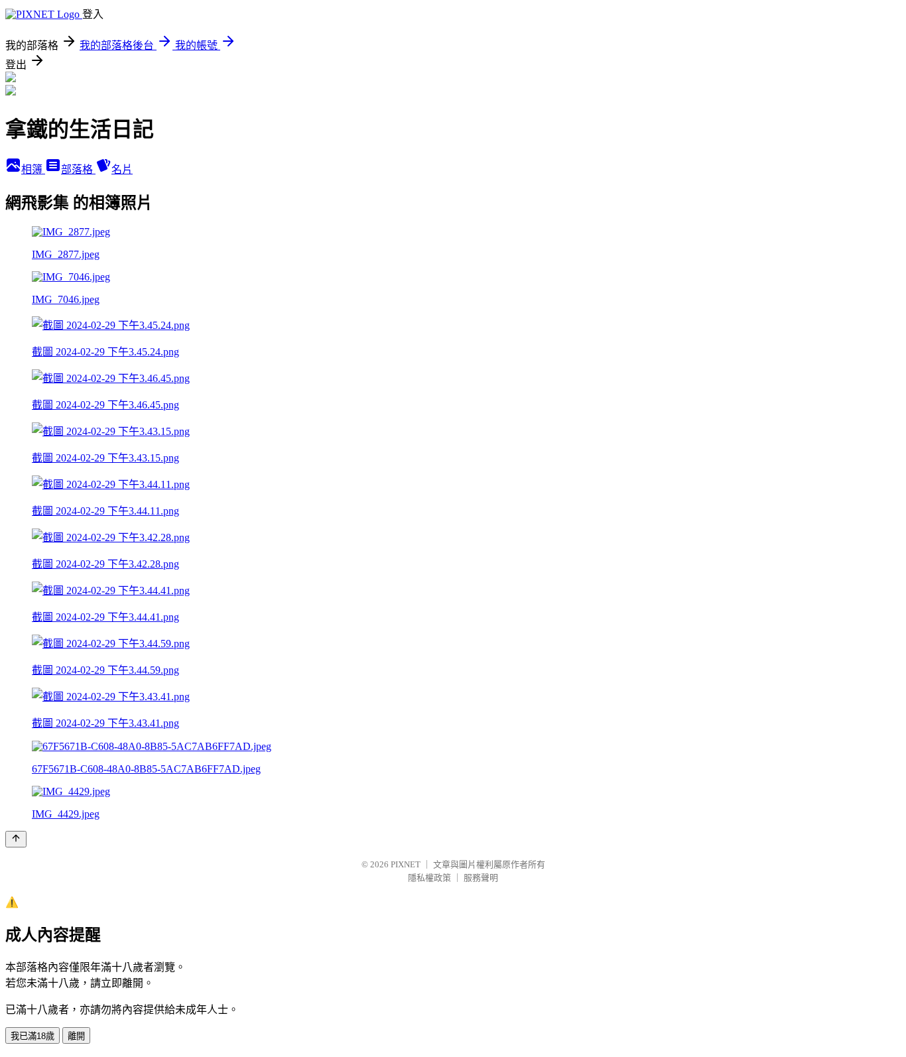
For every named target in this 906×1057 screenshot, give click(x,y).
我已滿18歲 (32, 1036)
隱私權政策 (429, 878)
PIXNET (406, 864)
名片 (122, 169)
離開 (76, 1036)
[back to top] (16, 839)
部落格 (78, 169)
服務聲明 (481, 878)
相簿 (33, 169)
